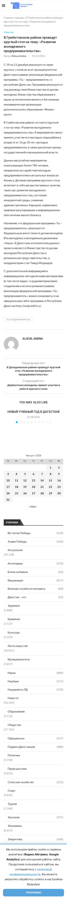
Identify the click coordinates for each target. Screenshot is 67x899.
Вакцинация (35, 580)
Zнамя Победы (35, 541)
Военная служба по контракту (35, 588)
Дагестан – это (35, 597)
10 (8, 480)
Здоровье (14, 605)
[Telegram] (54, 5)
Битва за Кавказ (35, 571)
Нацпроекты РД (35, 689)
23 (59, 486)
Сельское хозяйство (35, 782)
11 (16, 480)
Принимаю (33, 892)
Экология (35, 817)
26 (25, 493)
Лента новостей (18, 646)
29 (50, 493)
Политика (14, 755)
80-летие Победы (35, 533)
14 (42, 480)
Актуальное (15, 550)
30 (59, 493)
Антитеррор (35, 563)
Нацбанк (35, 681)
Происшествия (17, 768)
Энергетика (35, 839)
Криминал (14, 619)
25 (16, 493)
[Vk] (50, 5)
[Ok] (58, 5)
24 (8, 493)
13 (33, 480)
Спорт (11, 790)
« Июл (32, 506)
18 (16, 486)
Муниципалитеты (19, 659)
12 (25, 480)
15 (50, 480)
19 (25, 486)
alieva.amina (18, 55)
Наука (35, 672)
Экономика (15, 825)
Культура (14, 632)
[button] (7, 416)
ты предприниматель (18, 319)
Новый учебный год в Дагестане (33, 412)
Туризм (12, 803)
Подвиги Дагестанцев (35, 746)
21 (42, 486)
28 (42, 493)
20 (33, 486)
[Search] (63, 5)
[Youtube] (46, 5)
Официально (35, 738)
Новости (13, 698)
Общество (14, 724)
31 (8, 499)
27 (33, 493)
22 (50, 486)
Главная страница (14, 17)
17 (8, 486)
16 (59, 480)
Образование (16, 711)
